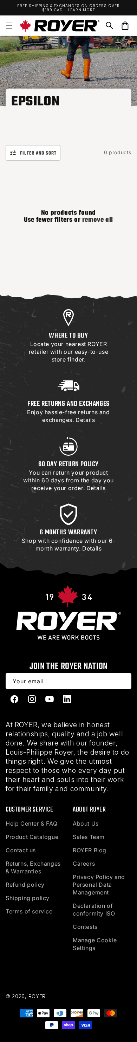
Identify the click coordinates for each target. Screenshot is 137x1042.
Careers (84, 863)
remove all (97, 220)
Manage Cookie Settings (95, 944)
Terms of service (29, 911)
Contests (85, 926)
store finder (68, 359)
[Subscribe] (123, 681)
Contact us (21, 850)
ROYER (37, 996)
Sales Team (89, 836)
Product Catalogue (32, 836)
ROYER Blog (89, 850)
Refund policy (25, 884)
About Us (86, 823)
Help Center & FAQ (31, 823)
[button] (9, 25)
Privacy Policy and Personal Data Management (99, 884)
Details (85, 419)
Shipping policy (28, 897)
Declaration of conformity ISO (94, 909)
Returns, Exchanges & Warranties (33, 867)
